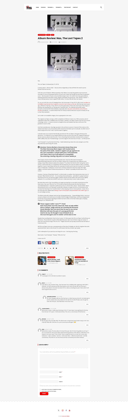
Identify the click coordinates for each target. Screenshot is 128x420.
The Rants (58, 7)
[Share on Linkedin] (53, 242)
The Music (50, 7)
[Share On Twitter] (47, 248)
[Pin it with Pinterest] (50, 242)
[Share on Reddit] (46, 242)
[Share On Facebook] (44, 248)
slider (87, 248)
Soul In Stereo (66, 416)
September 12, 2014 (81, 264)
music (48, 34)
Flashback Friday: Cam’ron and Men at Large (81, 261)
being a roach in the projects (62, 190)
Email (60, 377)
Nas (52, 34)
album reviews (42, 34)
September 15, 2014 (53, 263)
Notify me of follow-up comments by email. (51, 389)
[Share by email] (57, 242)
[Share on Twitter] (43, 242)
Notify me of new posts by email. (49, 391)
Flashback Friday (79, 257)
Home (37, 7)
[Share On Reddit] (53, 248)
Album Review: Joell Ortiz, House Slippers (53, 260)
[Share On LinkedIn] (50, 248)
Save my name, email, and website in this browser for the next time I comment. (61, 385)
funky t (44, 274)
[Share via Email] (56, 248)
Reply (87, 278)
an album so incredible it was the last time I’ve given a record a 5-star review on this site (64, 103)
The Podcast (67, 7)
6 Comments (63, 42)
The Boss (43, 7)
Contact (75, 7)
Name (60, 372)
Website (61, 381)
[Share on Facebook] (39, 242)
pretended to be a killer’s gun (79, 190)
